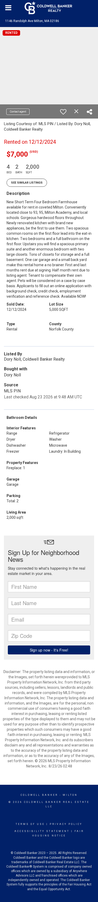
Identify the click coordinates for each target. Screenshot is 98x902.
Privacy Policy (66, 824)
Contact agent (18, 111)
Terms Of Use (30, 824)
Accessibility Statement (42, 831)
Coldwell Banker (39, 795)
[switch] (63, 112)
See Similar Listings (27, 182)
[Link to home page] (49, 8)
